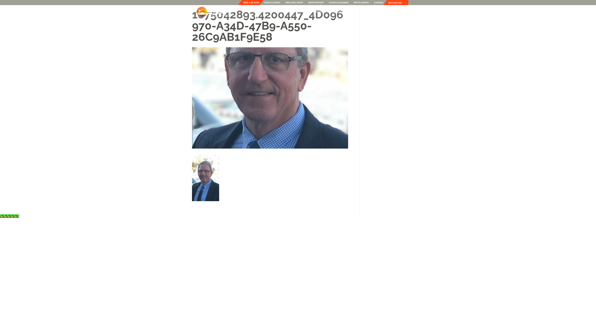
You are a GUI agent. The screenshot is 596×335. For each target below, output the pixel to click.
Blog (354, 12)
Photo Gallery (339, 12)
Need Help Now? (294, 3)
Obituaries (367, 12)
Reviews (382, 12)
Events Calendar (338, 3)
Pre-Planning (361, 3)
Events (320, 12)
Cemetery (303, 12)
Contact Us (397, 12)
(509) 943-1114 (395, 3)
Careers (378, 3)
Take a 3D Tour (251, 3)
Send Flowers (272, 3)
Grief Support (316, 3)
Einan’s (267, 12)
